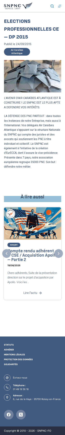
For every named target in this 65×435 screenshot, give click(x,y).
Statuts (9, 344)
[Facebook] (9, 414)
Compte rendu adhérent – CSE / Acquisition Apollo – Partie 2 (32, 255)
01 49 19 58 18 (21, 389)
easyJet (14, 244)
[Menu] (59, 6)
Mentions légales (14, 354)
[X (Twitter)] (21, 414)
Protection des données (18, 359)
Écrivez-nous (20, 377)
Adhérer (9, 349)
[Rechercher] (52, 6)
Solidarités (11, 364)
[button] (6, 253)
